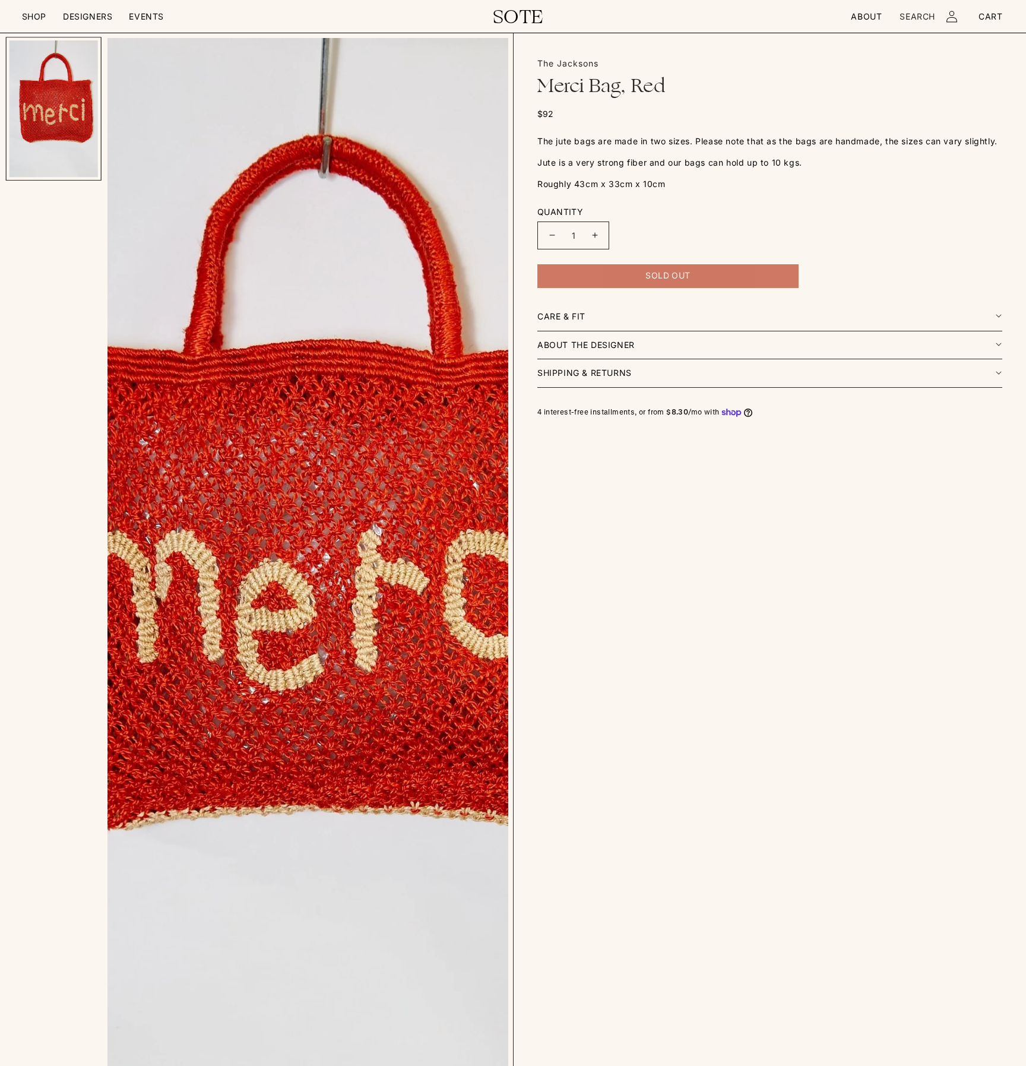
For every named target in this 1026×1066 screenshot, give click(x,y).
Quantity (560, 212)
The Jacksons (567, 63)
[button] (34, 16)
